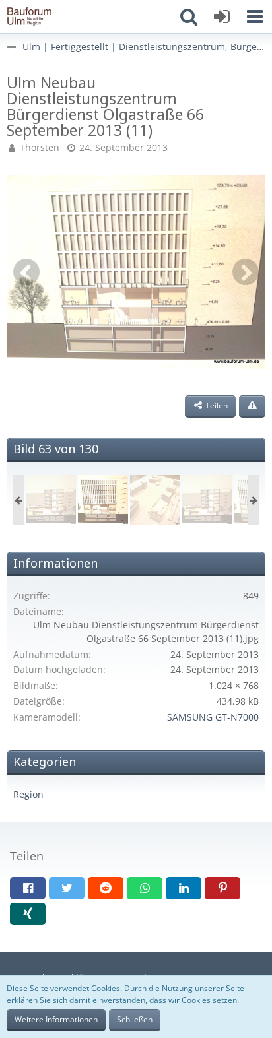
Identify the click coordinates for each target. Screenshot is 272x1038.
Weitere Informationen (56, 1019)
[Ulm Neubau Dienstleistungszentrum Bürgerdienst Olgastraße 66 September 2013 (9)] (155, 500)
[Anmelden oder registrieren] (222, 16)
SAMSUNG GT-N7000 (213, 717)
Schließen (135, 1019)
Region (28, 794)
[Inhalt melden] (252, 406)
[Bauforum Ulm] (29, 16)
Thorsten (39, 147)
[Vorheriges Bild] (26, 272)
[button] (255, 16)
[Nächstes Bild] (245, 272)
